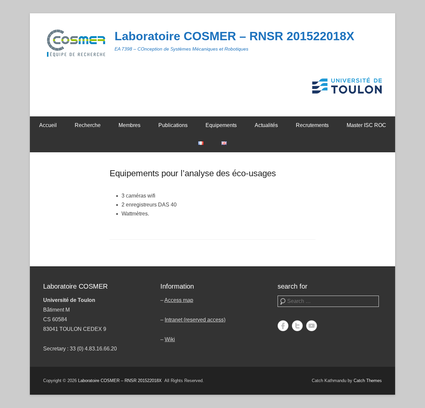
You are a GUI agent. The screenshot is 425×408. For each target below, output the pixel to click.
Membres (129, 125)
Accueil (48, 125)
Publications (173, 125)
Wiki (170, 339)
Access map (178, 300)
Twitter (297, 325)
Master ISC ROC (366, 125)
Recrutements (312, 125)
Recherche (88, 125)
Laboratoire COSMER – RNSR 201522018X (234, 36)
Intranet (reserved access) (195, 320)
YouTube (311, 325)
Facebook (283, 325)
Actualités (266, 125)
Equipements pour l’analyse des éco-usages (193, 173)
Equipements (221, 125)
